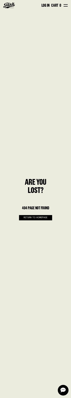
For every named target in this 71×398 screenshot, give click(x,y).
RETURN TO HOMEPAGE (35, 218)
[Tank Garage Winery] (9, 5)
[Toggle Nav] (66, 5)
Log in (45, 5)
